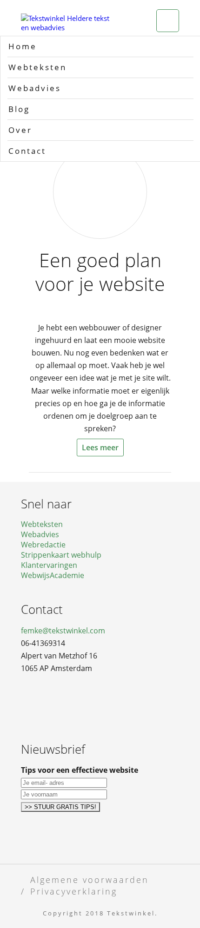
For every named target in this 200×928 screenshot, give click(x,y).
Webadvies (34, 88)
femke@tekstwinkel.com (63, 630)
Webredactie (43, 545)
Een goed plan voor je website (100, 272)
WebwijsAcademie (52, 575)
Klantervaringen (49, 565)
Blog (19, 109)
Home (22, 46)
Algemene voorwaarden (89, 879)
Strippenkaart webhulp (61, 555)
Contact (27, 150)
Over (20, 130)
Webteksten (37, 67)
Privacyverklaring (73, 891)
